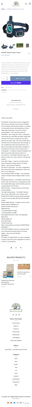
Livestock (16, 376)
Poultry (16, 364)
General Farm (16, 382)
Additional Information (16, 105)
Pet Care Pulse (16, 323)
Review (16, 109)
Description (16, 100)
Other (16, 385)
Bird (16, 361)
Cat (16, 370)
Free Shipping (16, 337)
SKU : (2, 87)
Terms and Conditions (16, 340)
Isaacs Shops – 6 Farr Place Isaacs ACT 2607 (16, 349)
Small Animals (16, 379)
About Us (16, 326)
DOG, (9, 90)
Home (3, 9)
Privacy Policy (16, 332)
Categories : (4, 90)
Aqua (16, 373)
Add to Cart (20, 78)
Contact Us (16, 329)
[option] (16, 27)
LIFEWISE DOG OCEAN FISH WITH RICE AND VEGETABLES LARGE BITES (7, 282)
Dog (16, 367)
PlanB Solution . (16, 398)
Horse (16, 358)
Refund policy (16, 334)
